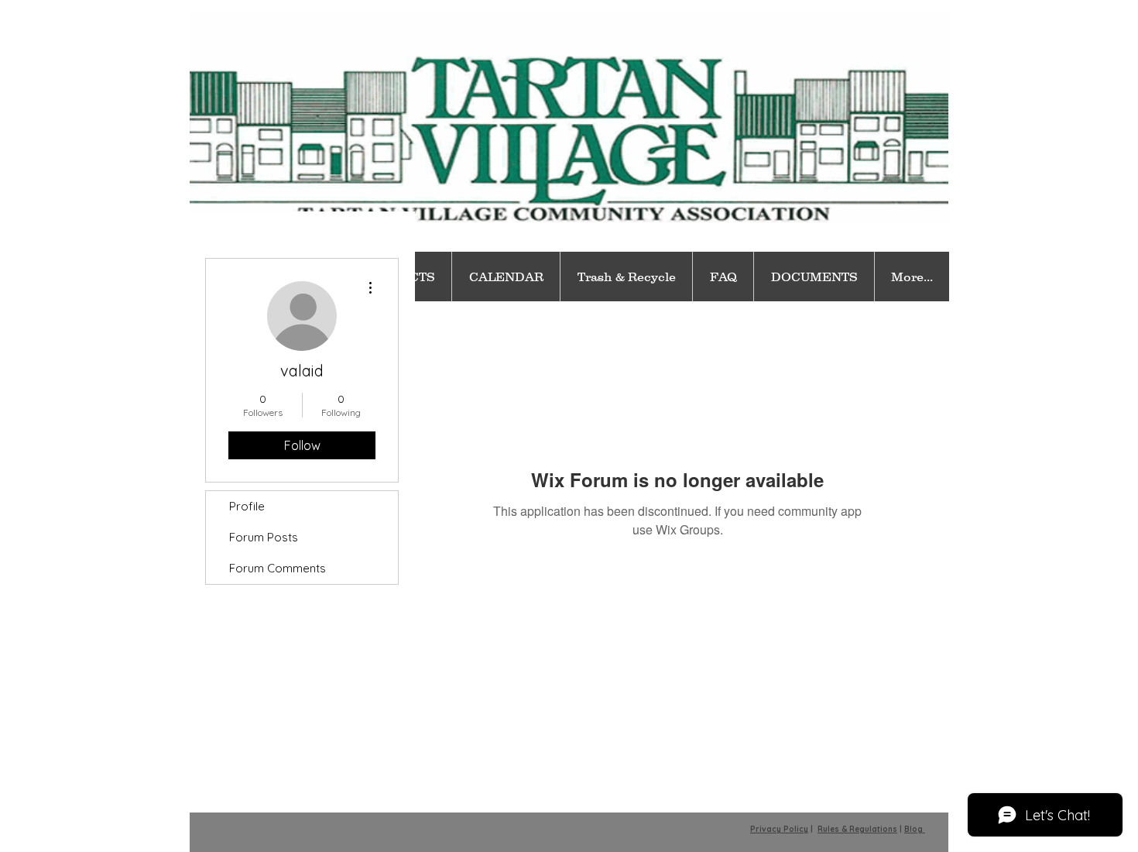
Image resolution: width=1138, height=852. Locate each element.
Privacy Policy (779, 829)
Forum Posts (263, 537)
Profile (247, 506)
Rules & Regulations (857, 829)
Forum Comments (277, 568)
